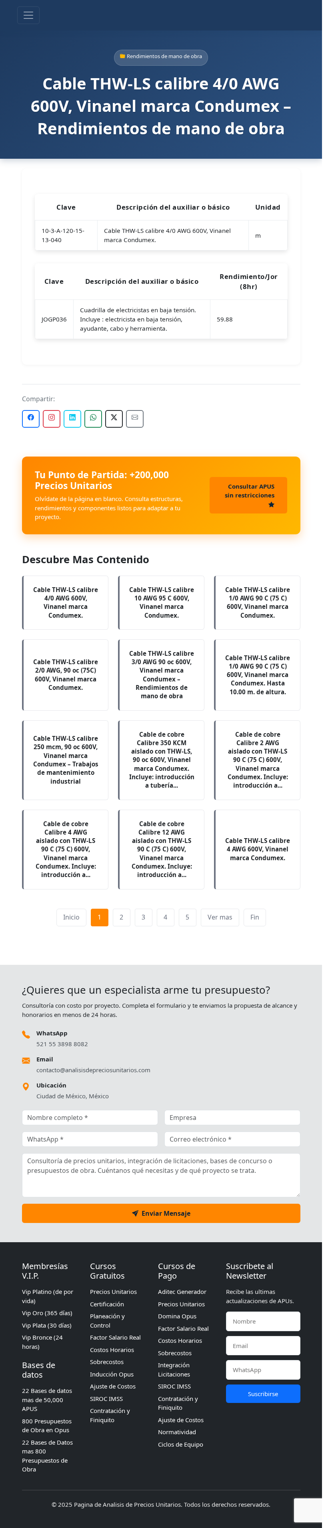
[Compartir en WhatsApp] (93, 419)
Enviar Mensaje (166, 1213)
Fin (254, 917)
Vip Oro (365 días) (47, 1313)
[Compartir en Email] (135, 419)
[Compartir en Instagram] (51, 419)
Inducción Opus (112, 1374)
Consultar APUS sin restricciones (249, 490)
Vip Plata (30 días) (47, 1325)
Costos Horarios (112, 1350)
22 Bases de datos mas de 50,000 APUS (47, 1400)
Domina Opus (177, 1316)
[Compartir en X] (114, 419)
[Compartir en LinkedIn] (72, 419)
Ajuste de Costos (113, 1386)
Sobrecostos (107, 1362)
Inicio (71, 917)
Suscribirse (263, 1394)
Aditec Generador (182, 1291)
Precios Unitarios (113, 1291)
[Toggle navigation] (28, 15)
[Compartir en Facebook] (31, 419)
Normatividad (177, 1432)
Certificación (107, 1304)
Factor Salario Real (115, 1337)
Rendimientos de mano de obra (164, 56)
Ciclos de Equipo (180, 1444)
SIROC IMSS (106, 1399)
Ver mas (220, 917)
